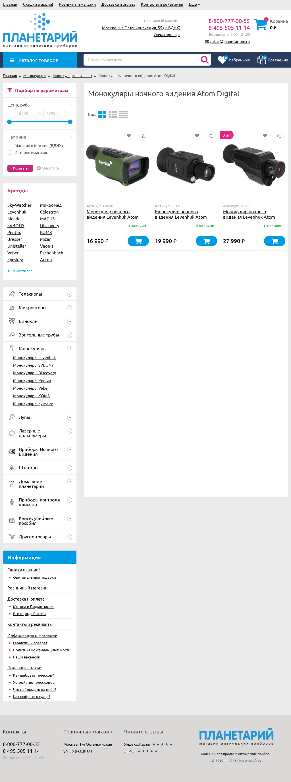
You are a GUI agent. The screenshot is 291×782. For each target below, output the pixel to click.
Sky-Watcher (19, 205)
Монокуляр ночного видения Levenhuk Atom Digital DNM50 (113, 216)
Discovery (49, 225)
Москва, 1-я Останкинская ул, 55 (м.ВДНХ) (141, 27)
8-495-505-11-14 (229, 27)
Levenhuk (16, 211)
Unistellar (16, 245)
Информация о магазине (32, 635)
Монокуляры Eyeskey (33, 403)
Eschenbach (51, 252)
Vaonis (46, 245)
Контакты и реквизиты (162, 4)
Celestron (49, 211)
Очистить (50, 168)
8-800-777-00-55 (229, 20)
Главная (10, 4)
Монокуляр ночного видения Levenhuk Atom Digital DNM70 (181, 216)
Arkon (46, 259)
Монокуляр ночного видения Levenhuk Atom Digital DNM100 (249, 216)
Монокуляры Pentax (32, 380)
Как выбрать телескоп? (33, 675)
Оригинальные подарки (34, 577)
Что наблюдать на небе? (34, 689)
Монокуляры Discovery (34, 372)
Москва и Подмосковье (33, 606)
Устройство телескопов (34, 682)
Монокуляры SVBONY (33, 364)
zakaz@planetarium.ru (230, 41)
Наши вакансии (26, 657)
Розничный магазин (77, 4)
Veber (13, 252)
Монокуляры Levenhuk (34, 357)
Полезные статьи (24, 667)
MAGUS (47, 218)
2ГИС (129, 750)
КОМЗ (46, 232)
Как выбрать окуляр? (31, 696)
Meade (13, 218)
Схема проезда (167, 34)
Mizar (45, 239)
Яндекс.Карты (137, 744)
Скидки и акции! (38, 4)
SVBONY (15, 225)
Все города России (29, 613)
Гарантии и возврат (30, 642)
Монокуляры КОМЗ (31, 395)
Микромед (51, 205)
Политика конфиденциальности (41, 649)
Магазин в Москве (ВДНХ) (38, 145)
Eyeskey (15, 259)
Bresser (14, 239)
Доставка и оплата (118, 4)
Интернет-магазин (31, 152)
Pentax (14, 232)
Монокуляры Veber (31, 387)
